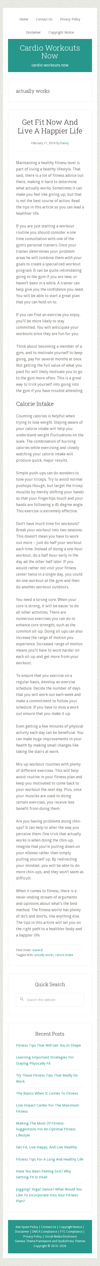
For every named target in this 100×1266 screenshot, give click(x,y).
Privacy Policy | (34, 1236)
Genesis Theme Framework (33, 1241)
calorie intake (64, 955)
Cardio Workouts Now (50, 51)
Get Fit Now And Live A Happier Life (50, 126)
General (37, 950)
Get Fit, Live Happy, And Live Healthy (46, 1147)
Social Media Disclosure (61, 1236)
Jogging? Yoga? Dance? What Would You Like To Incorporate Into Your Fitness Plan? (49, 1195)
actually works (44, 955)
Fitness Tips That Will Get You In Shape (48, 1045)
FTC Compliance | (72, 1231)
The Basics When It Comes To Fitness (47, 1093)
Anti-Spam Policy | (28, 1227)
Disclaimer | (23, 1231)
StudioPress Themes (71, 1241)
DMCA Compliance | (46, 1231)
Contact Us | (50, 1227)
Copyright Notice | (71, 1227)
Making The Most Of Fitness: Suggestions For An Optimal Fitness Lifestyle (46, 1129)
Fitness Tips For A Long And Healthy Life (49, 1159)
